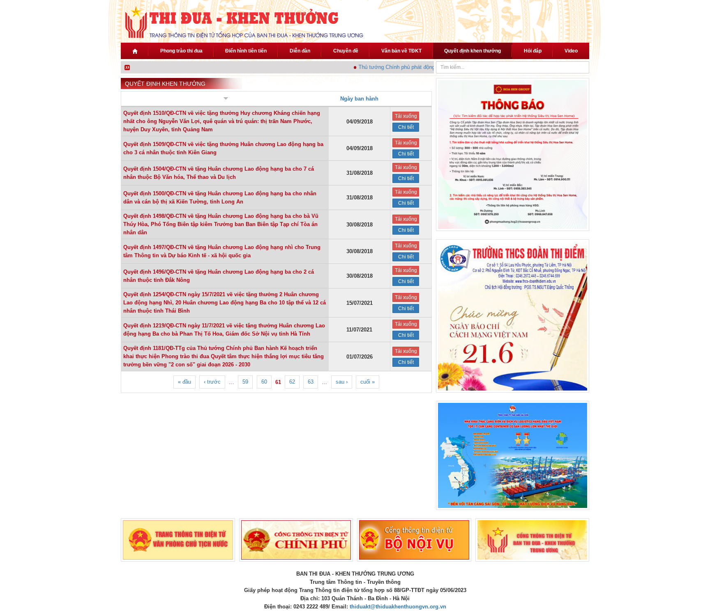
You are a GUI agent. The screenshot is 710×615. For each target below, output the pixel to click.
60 (264, 382)
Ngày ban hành (359, 99)
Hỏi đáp (533, 51)
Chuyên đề (345, 51)
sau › (342, 382)
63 (311, 382)
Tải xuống (406, 116)
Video (571, 51)
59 (245, 382)
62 (292, 382)
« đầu (184, 382)
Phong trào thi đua (181, 51)
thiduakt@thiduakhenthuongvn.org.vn (398, 607)
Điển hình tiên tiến (246, 51)
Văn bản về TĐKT (401, 51)
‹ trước (212, 382)
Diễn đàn (300, 51)
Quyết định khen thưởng (472, 51)
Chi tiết (406, 127)
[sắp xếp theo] (225, 99)
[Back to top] (680, 585)
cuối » (367, 382)
